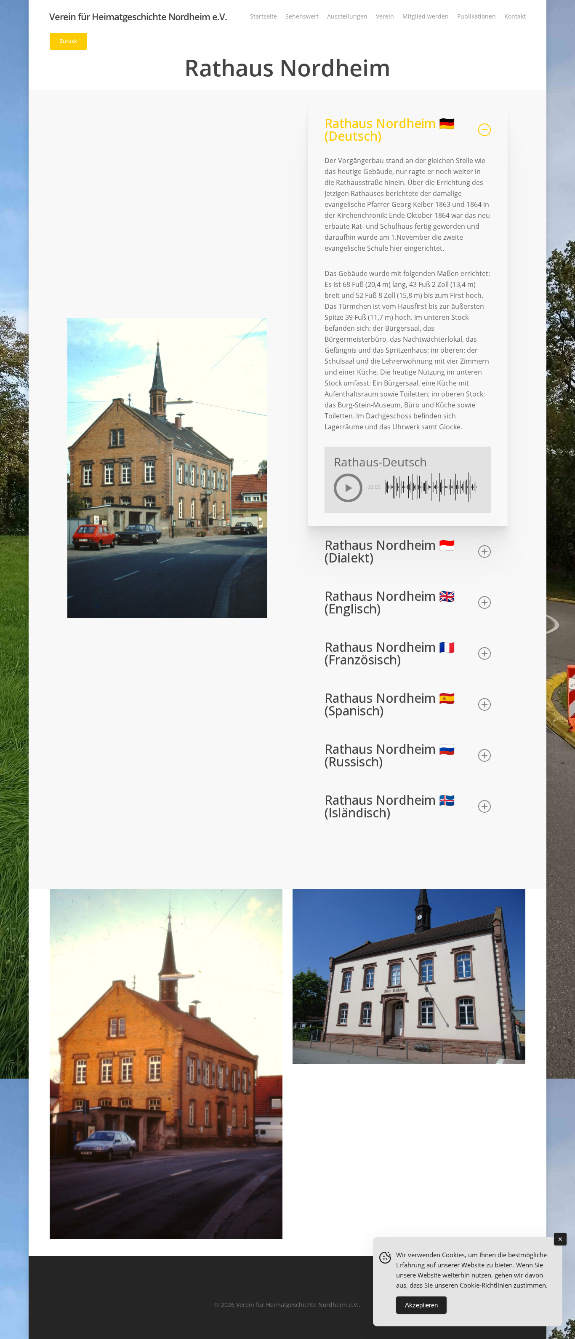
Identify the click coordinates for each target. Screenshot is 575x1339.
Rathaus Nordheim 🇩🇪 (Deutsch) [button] (390, 130)
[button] (68, 41)
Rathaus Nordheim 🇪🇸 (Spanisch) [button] (390, 704)
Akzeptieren (421, 1305)
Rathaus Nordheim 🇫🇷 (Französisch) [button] (390, 653)
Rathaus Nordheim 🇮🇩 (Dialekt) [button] (390, 551)
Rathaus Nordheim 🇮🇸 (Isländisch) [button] (390, 806)
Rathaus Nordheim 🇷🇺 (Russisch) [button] (390, 755)
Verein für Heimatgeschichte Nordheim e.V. (138, 16)
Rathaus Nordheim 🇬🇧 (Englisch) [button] (390, 602)
